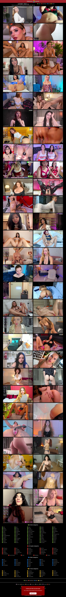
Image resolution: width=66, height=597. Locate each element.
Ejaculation (43, 572)
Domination (55, 531)
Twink (54, 565)
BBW (54, 527)
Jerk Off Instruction (6, 535)
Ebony (4, 532)
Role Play (30, 539)
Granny (4, 534)
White (54, 542)
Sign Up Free (33, 593)
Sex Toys (42, 539)
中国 (49, 584)
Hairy (42, 562)
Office (29, 538)
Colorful (42, 529)
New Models (18, 538)
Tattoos (17, 542)
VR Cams (42, 542)
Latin (4, 563)
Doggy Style (55, 549)
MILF (17, 536)
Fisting (17, 532)
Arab (16, 527)
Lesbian (54, 535)
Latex (17, 535)
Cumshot (17, 549)
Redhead (17, 539)
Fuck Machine (43, 532)
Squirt (23, 555)
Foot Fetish (30, 532)
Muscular (55, 563)
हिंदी (41, 584)
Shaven (54, 539)
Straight (42, 565)
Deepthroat (18, 531)
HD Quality (18, 534)
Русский (45, 584)
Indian (42, 534)
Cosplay (55, 529)
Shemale (17, 575)
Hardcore (5, 552)
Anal (4, 527)
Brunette (17, 529)
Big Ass (17, 528)
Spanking (55, 553)
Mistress (55, 536)
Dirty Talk (42, 531)
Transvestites (30, 576)
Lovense (4, 536)
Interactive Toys (56, 534)
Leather (42, 535)
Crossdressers (31, 572)
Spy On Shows (12, 555)
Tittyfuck (48, 555)
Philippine (55, 573)
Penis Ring (18, 565)
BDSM (4, 528)
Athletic (42, 527)
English (18, 584)
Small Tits (42, 575)
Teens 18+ (30, 542)
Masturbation (30, 536)
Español (27, 584)
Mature (42, 536)
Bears (42, 559)
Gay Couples (18, 562)
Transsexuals (18, 576)
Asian (29, 527)
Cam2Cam (30, 529)
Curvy (4, 531)
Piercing (55, 538)
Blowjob (54, 528)
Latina (29, 535)
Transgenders (56, 575)
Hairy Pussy (30, 534)
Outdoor (42, 538)
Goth (54, 532)
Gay (4, 562)
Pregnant (4, 539)
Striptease (5, 542)
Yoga (29, 543)
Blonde (42, 528)
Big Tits (29, 528)
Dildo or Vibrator (31, 531)
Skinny (29, 565)
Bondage (4, 529)
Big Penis (55, 559)
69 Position (5, 548)
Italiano (37, 584)
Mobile (4, 538)
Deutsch (23, 584)
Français (32, 584)
